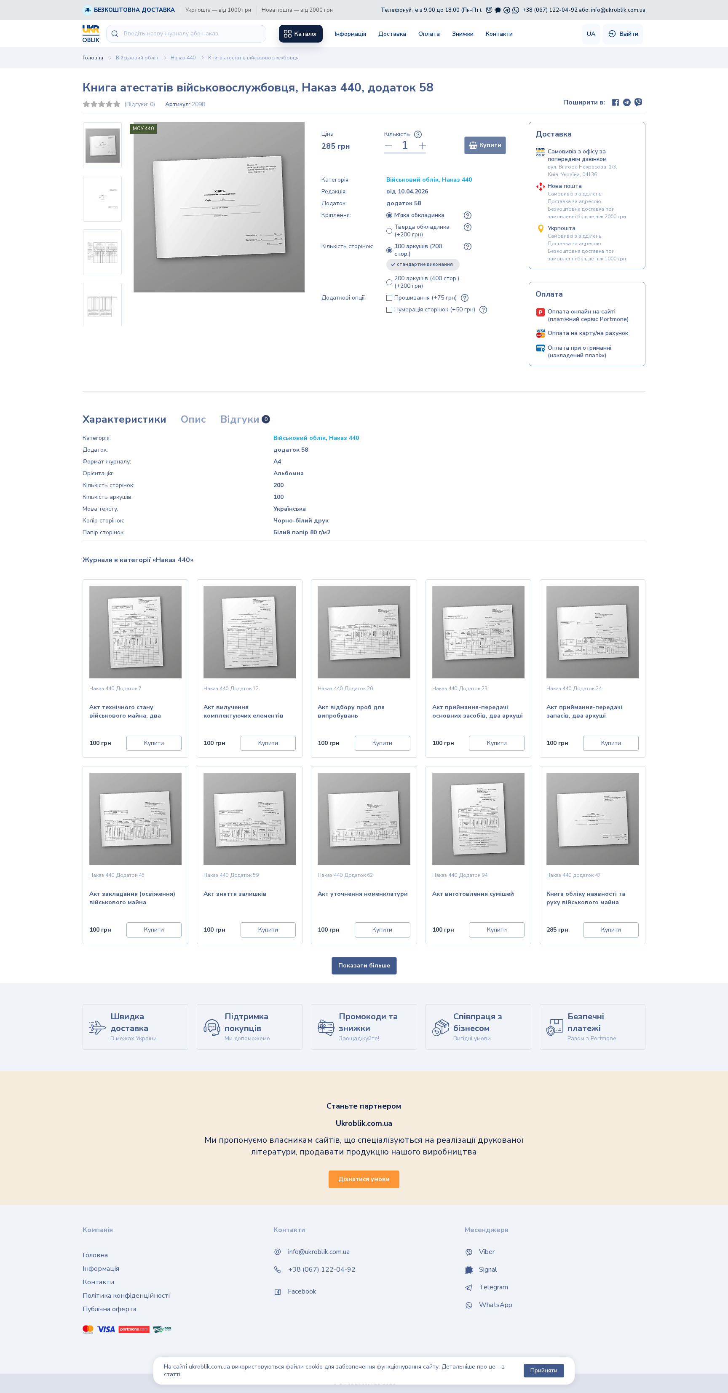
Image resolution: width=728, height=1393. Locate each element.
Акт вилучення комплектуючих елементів (243, 711)
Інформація (350, 34)
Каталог (305, 34)
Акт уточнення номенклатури (363, 894)
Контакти (499, 34)
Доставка (392, 34)
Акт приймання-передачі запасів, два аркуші (584, 711)
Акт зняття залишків (235, 894)
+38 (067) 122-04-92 (550, 10)
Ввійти (628, 34)
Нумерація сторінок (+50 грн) (434, 309)
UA (591, 34)
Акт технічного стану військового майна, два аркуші (125, 712)
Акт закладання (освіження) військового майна (132, 898)
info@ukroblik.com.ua (618, 10)
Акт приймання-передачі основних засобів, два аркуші (477, 711)
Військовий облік (137, 57)
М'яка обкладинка (419, 215)
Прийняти (543, 1370)
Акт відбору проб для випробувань (351, 711)
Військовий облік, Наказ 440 (429, 180)
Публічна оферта (109, 1309)
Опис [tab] (193, 419)
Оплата (429, 34)
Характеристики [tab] (124, 419)
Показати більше (364, 966)
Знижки (463, 34)
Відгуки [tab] (244, 419)
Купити (490, 145)
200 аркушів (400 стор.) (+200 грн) (426, 282)
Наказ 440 (183, 57)
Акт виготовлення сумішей (473, 894)
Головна (93, 57)
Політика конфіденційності (126, 1295)
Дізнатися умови (364, 1179)
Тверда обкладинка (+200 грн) (422, 230)
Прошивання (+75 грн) (425, 298)
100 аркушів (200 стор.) (423, 255)
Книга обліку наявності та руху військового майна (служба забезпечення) (585, 899)
